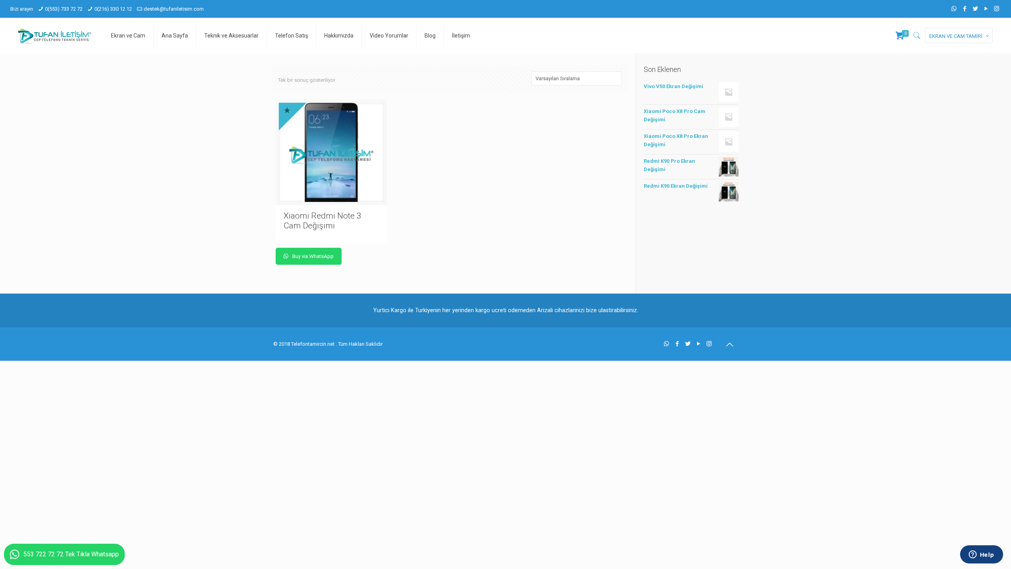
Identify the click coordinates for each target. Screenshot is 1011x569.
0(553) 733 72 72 (64, 9)
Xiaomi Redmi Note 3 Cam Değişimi (322, 220)
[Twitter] (975, 8)
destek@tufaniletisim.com (174, 9)
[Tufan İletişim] (54, 35)
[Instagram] (996, 8)
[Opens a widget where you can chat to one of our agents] (981, 555)
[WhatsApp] (954, 8)
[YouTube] (986, 8)
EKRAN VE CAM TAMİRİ (956, 36)
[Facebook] (964, 8)
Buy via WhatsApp (312, 256)
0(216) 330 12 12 (113, 9)
